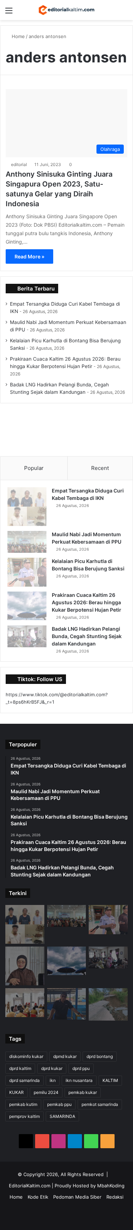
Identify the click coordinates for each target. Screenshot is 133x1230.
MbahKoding (110, 1185)
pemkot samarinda (100, 1104)
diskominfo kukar (26, 1056)
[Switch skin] (111, 13)
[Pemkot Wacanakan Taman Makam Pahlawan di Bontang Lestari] (24, 966)
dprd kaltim (20, 1068)
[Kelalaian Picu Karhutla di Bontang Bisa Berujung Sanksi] (26, 572)
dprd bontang (100, 1056)
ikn (53, 1080)
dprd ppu (81, 1068)
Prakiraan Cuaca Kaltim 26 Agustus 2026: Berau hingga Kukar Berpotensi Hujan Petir (86, 602)
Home (17, 36)
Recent (100, 468)
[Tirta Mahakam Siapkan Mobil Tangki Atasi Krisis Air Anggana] (66, 1004)
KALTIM (110, 1080)
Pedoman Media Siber (77, 1197)
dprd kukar (51, 1068)
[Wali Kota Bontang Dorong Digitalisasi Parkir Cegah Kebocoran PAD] (24, 1002)
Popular (34, 468)
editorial (19, 164)
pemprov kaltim (24, 1116)
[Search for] (124, 13)
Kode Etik (38, 1197)
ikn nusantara (79, 1080)
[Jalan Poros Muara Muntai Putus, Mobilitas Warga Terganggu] (108, 1004)
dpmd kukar (65, 1056)
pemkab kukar (82, 1092)
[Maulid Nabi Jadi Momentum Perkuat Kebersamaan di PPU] (26, 542)
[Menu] (8, 13)
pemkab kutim (23, 1104)
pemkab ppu (59, 1104)
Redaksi (114, 1197)
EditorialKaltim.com (29, 1185)
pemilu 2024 (46, 1092)
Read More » (29, 256)
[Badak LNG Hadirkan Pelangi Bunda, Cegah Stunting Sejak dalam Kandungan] (26, 636)
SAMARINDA (62, 1116)
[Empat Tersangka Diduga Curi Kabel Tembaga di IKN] (26, 506)
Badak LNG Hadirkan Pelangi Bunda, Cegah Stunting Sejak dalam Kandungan (87, 636)
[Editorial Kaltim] (66, 10)
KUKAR (16, 1092)
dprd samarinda (24, 1080)
